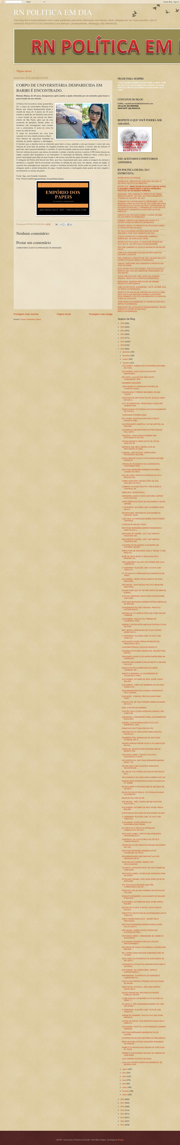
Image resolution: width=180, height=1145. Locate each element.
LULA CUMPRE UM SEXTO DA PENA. (137, 1059)
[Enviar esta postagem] (56, 224)
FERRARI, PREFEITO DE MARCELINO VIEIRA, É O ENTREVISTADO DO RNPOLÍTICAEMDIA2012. (138, 221)
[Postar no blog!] (63, 224)
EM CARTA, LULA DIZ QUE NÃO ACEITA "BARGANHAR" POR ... (138, 378)
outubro (125, 359)
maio (124, 1080)
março (125, 1087)
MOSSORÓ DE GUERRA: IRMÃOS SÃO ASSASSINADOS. (138, 863)
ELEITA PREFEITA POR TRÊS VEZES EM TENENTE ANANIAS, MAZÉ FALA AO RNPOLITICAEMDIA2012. (139, 277)
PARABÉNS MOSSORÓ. (131, 383)
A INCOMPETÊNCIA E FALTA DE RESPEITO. (140, 647)
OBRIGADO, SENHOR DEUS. (133, 492)
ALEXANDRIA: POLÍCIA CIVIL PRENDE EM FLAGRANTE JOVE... (139, 620)
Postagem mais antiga (100, 314)
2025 (122, 327)
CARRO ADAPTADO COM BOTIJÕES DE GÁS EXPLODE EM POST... (140, 482)
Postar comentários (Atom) (30, 319)
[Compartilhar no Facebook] (68, 224)
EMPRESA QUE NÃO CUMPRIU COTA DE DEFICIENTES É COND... (138, 448)
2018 (122, 1099)
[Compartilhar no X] (66, 224)
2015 (122, 1110)
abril (124, 1084)
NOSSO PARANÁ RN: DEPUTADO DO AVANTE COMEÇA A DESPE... (140, 994)
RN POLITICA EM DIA (53, 12)
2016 (122, 1107)
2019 (122, 349)
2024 (122, 331)
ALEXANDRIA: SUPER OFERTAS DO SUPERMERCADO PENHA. (136, 823)
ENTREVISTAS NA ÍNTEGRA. (129, 178)
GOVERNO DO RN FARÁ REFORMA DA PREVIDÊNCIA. (144, 1038)
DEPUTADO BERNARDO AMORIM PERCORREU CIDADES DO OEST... (141, 471)
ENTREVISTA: (142, 189)
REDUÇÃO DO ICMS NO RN (133, 798)
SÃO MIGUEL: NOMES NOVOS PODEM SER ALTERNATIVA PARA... (140, 931)
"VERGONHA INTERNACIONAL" (134, 415)
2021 (122, 342)
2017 (122, 1103)
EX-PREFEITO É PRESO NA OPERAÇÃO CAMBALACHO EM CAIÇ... (138, 829)
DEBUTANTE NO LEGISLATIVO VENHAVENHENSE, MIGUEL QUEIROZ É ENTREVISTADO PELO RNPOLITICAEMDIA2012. (142, 309)
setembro (126, 363)
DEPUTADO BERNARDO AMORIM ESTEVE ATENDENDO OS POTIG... (139, 852)
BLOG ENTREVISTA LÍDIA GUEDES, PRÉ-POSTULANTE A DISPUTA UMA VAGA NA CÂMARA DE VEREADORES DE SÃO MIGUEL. (141, 271)
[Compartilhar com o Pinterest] (71, 224)
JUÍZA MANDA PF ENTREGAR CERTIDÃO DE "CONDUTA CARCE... (140, 388)
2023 (122, 334)
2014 (122, 1114)
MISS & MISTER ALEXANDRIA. (134, 708)
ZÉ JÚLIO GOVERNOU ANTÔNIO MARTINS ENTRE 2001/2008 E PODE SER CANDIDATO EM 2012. (138, 232)
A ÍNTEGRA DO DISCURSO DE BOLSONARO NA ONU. (143, 813)
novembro (126, 356)
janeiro (125, 1095)
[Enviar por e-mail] (61, 224)
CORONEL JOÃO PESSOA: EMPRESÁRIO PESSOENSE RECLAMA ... (139, 454)
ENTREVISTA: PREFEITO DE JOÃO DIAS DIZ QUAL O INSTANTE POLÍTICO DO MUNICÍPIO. (139, 182)
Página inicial (24, 71)
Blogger (121, 1140)
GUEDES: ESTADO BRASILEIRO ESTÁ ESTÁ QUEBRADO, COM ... (140, 724)
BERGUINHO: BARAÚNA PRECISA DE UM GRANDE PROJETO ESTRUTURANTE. (138, 283)
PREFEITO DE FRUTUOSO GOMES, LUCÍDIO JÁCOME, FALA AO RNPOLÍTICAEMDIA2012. (140, 216)
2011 (122, 1125)
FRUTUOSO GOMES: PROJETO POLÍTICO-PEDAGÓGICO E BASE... (139, 756)
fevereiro (126, 1091)
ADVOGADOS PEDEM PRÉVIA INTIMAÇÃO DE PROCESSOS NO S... (141, 643)
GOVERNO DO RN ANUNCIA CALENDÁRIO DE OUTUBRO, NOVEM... (140, 546)
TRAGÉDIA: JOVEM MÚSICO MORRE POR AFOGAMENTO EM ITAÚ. (139, 437)
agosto (125, 1069)
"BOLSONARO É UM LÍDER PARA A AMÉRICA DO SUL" (144, 777)
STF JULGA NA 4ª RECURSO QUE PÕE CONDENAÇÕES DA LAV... (137, 886)
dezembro (126, 352)
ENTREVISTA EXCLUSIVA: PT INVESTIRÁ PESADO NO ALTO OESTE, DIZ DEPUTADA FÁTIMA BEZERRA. (140, 243)
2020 (122, 345)
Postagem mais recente (26, 314)
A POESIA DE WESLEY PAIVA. (134, 524)
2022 (122, 338)
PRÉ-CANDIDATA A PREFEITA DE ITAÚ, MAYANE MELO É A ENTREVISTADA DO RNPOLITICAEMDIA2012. (142, 259)
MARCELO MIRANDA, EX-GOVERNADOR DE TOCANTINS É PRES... (140, 675)
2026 (122, 323)
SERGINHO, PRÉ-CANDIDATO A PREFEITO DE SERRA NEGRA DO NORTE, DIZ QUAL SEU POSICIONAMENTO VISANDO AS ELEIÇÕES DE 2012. (140, 196)
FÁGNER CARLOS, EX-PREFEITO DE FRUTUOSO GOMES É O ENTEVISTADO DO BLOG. (141, 227)
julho (124, 1073)
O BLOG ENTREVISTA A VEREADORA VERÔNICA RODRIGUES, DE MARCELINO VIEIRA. (137, 237)
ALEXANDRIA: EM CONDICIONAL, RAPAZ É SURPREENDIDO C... (139, 971)
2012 (122, 1121)
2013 (122, 1118)
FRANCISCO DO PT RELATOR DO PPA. (138, 728)
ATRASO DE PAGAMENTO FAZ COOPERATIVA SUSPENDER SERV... (141, 465)
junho (124, 1076)
